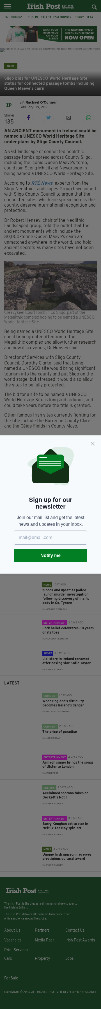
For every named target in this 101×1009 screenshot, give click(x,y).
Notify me (50, 555)
